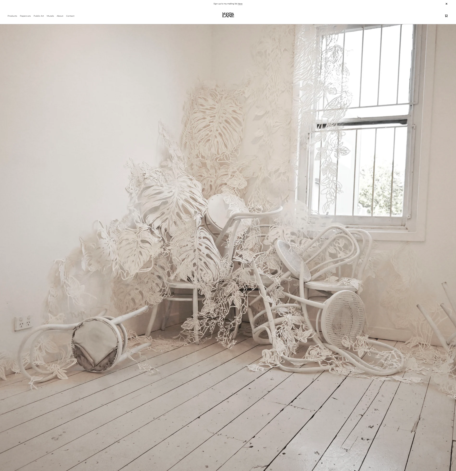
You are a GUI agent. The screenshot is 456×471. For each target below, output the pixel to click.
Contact (70, 16)
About (60, 16)
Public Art (39, 16)
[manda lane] (228, 16)
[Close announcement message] (446, 4)
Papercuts (25, 16)
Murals (50, 16)
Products (12, 16)
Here (240, 4)
